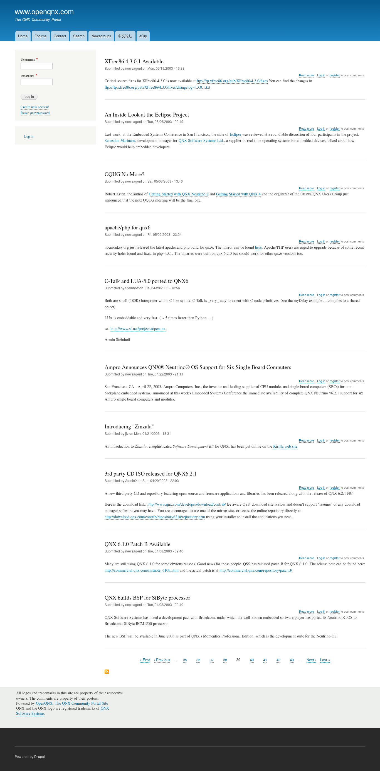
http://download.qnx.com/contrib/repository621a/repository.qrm (155, 516)
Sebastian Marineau (120, 140)
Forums (40, 35)
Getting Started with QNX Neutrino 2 (178, 194)
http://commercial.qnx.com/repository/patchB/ (255, 570)
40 (252, 659)
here (258, 247)
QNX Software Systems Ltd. (201, 140)
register (335, 75)
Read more (306, 75)
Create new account (35, 107)
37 (212, 659)
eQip (143, 35)
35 (185, 659)
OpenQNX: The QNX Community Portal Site (72, 703)
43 (292, 659)
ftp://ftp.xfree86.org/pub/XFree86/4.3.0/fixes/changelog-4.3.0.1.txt (157, 87)
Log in (321, 75)
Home (23, 35)
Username (28, 59)
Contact (60, 35)
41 (265, 659)
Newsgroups (101, 35)
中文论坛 (125, 35)
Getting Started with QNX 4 (238, 194)
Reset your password (35, 112)
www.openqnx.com (44, 11)
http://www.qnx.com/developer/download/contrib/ (186, 504)
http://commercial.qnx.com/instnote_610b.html (142, 570)
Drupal (39, 756)
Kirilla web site (285, 446)
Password (27, 76)
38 (225, 659)
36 (198, 659)
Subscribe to (107, 672)
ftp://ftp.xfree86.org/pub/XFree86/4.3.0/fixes (232, 80)
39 (238, 659)
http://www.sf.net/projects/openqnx (138, 328)
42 (278, 659)
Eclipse (235, 134)
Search (79, 35)
